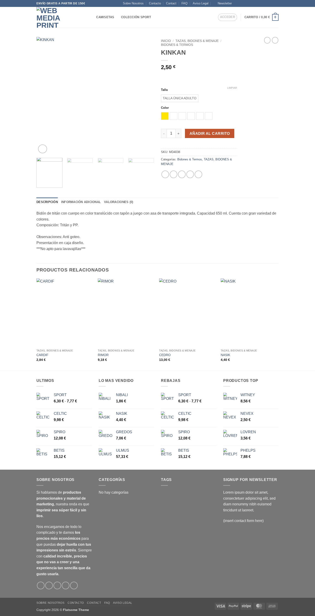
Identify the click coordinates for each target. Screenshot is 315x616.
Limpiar (232, 87)
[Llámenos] (267, 3)
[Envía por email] (182, 174)
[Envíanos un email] (263, 3)
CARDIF (42, 355)
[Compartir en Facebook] (165, 174)
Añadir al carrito (210, 134)
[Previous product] (275, 40)
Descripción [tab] (47, 202)
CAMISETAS (105, 17)
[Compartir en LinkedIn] (198, 174)
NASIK (225, 355)
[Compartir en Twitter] (173, 174)
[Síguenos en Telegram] (276, 3)
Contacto (155, 3)
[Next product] (267, 40)
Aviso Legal (200, 3)
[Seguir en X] (249, 3)
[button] (223, 3)
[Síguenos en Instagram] (241, 3)
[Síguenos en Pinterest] (271, 3)
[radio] (179, 98)
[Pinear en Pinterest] (190, 174)
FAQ (184, 3)
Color (165, 107)
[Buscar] (91, 17)
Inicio (166, 41)
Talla (164, 89)
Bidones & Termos (177, 45)
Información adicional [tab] (81, 202)
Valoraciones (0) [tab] (118, 202)
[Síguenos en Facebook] (236, 3)
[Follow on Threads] (258, 3)
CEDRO (165, 355)
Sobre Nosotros (133, 3)
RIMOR (103, 355)
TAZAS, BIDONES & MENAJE (197, 41)
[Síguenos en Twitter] (254, 3)
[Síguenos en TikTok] (245, 3)
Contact (171, 3)
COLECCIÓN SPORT (136, 17)
